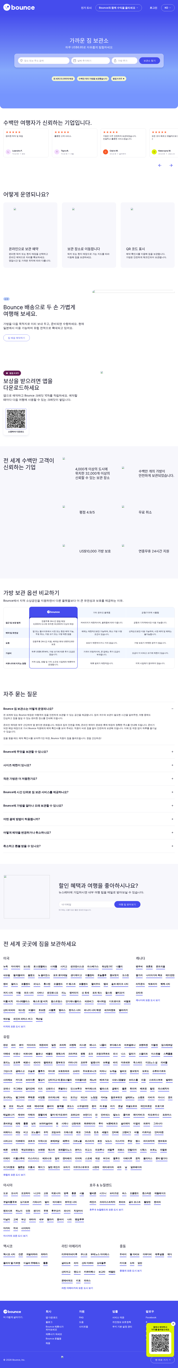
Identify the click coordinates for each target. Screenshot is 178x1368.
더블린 (154, 1045)
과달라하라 (32, 1254)
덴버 (5, 984)
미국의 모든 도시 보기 (14, 1026)
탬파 (106, 984)
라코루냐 (99, 1149)
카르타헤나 (89, 1271)
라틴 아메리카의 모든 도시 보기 (77, 1288)
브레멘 (41, 1149)
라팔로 (163, 1149)
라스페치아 (163, 1088)
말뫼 (57, 1158)
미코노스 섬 (151, 1062)
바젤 (136, 1132)
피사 (115, 1053)
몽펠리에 (42, 1114)
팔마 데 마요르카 (58, 1114)
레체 (18, 1123)
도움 (81, 1322)
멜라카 (50, 1219)
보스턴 (27, 966)
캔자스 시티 (75, 1010)
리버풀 (164, 1062)
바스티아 (89, 1141)
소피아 (76, 1071)
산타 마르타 (88, 1263)
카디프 (19, 1079)
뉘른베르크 (112, 1123)
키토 (78, 1280)
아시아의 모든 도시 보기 (15, 1235)
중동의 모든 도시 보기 (131, 1270)
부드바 (106, 1158)
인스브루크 (76, 1088)
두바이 (123, 1254)
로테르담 (54, 1141)
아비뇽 (104, 1097)
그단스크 (7, 1071)
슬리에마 (125, 1123)
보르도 (145, 1071)
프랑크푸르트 (103, 1053)
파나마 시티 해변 (92, 1010)
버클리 (32, 1010)
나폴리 (119, 966)
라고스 (88, 1149)
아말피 (136, 1123)
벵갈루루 (79, 1219)
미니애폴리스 (23, 1001)
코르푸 (84, 1062)
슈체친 (14, 1149)
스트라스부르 (156, 1079)
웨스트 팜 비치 (40, 1001)
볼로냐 (39, 1053)
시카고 (63, 966)
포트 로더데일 (60, 975)
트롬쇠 (31, 1167)
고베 (15, 1219)
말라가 (132, 1053)
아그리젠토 (9, 1167)
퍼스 (124, 1193)
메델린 (112, 1271)
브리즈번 (114, 1193)
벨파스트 (104, 1088)
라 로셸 (103, 1106)
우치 (46, 1132)
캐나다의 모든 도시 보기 (148, 1000)
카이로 (123, 1263)
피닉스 (37, 984)
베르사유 (47, 1158)
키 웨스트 (71, 984)
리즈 (40, 1088)
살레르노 (129, 1097)
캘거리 (139, 975)
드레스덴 (68, 1132)
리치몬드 (140, 984)
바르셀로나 (130, 1045)
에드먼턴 (170, 975)
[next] (171, 165)
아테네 (6, 1053)
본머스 (78, 1149)
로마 (21, 1045)
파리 (13, 1045)
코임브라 (55, 1132)
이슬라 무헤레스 (32, 1263)
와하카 (44, 1254)
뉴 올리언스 (44, 975)
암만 (140, 1263)
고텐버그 (126, 1132)
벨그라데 (20, 1097)
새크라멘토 (110, 1010)
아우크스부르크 (81, 1167)
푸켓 (46, 1210)
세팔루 (110, 1149)
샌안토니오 (52, 992)
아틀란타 (89, 975)
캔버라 (157, 1202)
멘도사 (77, 1271)
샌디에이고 (76, 975)
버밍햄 (41, 1097)
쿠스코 (84, 1254)
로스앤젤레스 (40, 966)
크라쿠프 (72, 1053)
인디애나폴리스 (73, 1001)
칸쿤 (20, 1254)
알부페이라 (136, 1167)
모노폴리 (35, 1132)
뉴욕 (5, 966)
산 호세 (85, 992)
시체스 (143, 1149)
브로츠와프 (64, 1071)
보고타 (102, 1271)
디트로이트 (115, 1001)
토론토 (149, 966)
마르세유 (125, 1062)
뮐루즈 (116, 1158)
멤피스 (62, 1010)
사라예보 (7, 1079)
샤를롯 (52, 1010)
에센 (97, 1158)
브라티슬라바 (46, 1123)
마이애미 (15, 966)
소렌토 (141, 1097)
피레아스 (7, 1132)
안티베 (115, 1132)
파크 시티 (29, 992)
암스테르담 (167, 1045)
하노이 (19, 1210)
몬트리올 (160, 966)
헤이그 (41, 1167)
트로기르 (159, 1106)
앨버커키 (123, 1010)
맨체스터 (60, 1053)
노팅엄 (94, 1097)
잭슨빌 (39, 1018)
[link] (16, 337)
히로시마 (55, 1193)
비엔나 (16, 1053)
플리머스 (147, 1158)
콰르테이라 (89, 1123)
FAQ (81, 1317)
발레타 (169, 1079)
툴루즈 (41, 1071)
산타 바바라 (9, 1010)
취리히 (133, 1088)
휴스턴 (47, 984)
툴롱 (26, 1123)
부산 (23, 1219)
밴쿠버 (139, 966)
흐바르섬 (7, 1123)
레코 (78, 1132)
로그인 (153, 7)
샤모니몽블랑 (119, 1079)
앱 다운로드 (52, 1317)
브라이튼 (30, 1079)
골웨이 (115, 1088)
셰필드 (105, 1132)
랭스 (138, 1141)
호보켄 (42, 1010)
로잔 (99, 1141)
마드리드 (31, 1045)
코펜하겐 (143, 1045)
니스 (123, 1053)
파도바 (84, 1097)
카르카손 (146, 1132)
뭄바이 (60, 1219)
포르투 (16, 1062)
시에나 (65, 1123)
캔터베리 (67, 1158)
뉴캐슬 (113, 1071)
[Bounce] (19, 7)
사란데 (95, 1167)
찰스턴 (108, 992)
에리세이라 (108, 1167)
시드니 (103, 1193)
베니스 (93, 1045)
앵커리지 (74, 992)
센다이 (37, 1210)
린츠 (96, 1132)
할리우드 (95, 984)
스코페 (88, 1158)
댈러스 (14, 984)
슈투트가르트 (159, 1071)
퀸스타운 (146, 1193)
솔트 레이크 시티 (119, 984)
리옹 (143, 1079)
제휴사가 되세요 (54, 1334)
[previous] (160, 165)
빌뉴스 (116, 1114)
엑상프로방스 (28, 1149)
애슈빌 (6, 1018)
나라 (69, 1219)
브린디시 (87, 1114)
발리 (47, 1202)
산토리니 (50, 1088)
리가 (112, 1106)
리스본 (83, 1045)
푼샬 (120, 1106)
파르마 (146, 1123)
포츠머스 (167, 1114)
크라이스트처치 (107, 1202)
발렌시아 (95, 1062)
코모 (11, 1106)
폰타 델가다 (162, 1158)
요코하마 (25, 1193)
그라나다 (157, 1123)
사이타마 (25, 1228)
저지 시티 (8, 992)
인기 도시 (86, 7)
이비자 (151, 1097)
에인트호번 (146, 1106)
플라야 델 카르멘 (11, 1263)
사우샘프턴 (82, 1106)
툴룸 (45, 1263)
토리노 (6, 1062)
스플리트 (143, 1053)
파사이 (67, 1210)
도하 (132, 1263)
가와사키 (37, 1202)
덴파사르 (7, 1210)
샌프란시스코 (77, 966)
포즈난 (74, 1097)
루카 (101, 1123)
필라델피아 (19, 975)
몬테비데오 (67, 1280)
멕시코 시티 (9, 1254)
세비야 (37, 1062)
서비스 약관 (118, 1317)
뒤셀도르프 (131, 1106)
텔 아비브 (134, 1254)
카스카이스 (33, 1158)
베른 (5, 1149)
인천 (28, 1210)
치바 (15, 1228)
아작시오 (42, 1141)
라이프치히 (149, 1141)
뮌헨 (83, 1053)
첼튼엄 (21, 1167)
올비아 (50, 1106)
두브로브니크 (89, 1071)
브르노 (153, 1149)
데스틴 (21, 1010)
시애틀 (53, 966)
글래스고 (20, 1071)
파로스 (121, 1149)
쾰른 (124, 1088)
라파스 (87, 1280)
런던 (5, 1045)
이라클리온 (80, 1079)
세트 (119, 1167)
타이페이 (57, 1202)
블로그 (49, 1322)
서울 (82, 1193)
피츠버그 (89, 1001)
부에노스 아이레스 (100, 1254)
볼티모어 (119, 992)
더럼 (18, 992)
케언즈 (93, 1202)
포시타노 (7, 1097)
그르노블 (77, 1141)
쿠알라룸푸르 (10, 1202)
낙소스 (108, 1141)
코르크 (31, 1141)
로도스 (70, 1106)
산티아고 (66, 1271)
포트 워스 (97, 992)
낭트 (33, 1123)
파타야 (32, 1219)
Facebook (151, 1317)
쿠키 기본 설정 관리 (122, 1326)
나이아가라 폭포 (154, 975)
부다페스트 (115, 1045)
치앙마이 (78, 1210)
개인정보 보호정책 (121, 1322)
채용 (48, 1343)
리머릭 (78, 1158)
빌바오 (123, 1071)
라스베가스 (93, 966)
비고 (26, 1132)
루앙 (130, 1141)
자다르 (51, 1071)
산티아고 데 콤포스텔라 (60, 1079)
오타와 (139, 992)
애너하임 (101, 1001)
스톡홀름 (168, 1053)
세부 (41, 1219)
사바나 (40, 992)
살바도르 (66, 1263)
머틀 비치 (8, 1001)
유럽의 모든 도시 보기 (14, 1174)
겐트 (170, 1097)
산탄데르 (76, 1123)
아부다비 (147, 1254)
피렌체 (72, 1045)
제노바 (93, 1079)
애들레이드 (160, 1193)
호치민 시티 (71, 1202)
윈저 (94, 1106)
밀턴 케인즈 (54, 1167)
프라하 (62, 1045)
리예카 (6, 1158)
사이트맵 (83, 1326)
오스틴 (125, 975)
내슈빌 (6, 975)
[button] (149, 60)
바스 (65, 1097)
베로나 (27, 1062)
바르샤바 (28, 1053)
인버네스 (105, 1114)
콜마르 (126, 1114)
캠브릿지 (114, 975)
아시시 (161, 1097)
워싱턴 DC (107, 966)
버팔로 (127, 1001)
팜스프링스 (56, 1001)
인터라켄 (159, 1132)
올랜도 (31, 975)
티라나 (103, 1071)
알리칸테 (30, 1088)
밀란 (53, 1045)
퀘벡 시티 (165, 984)
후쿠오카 (55, 1210)
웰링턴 (147, 1202)
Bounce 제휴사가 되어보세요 (55, 1328)
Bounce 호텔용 (53, 1338)
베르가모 (104, 1079)
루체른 (31, 1097)
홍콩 (74, 1193)
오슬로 (31, 1071)
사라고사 (7, 1141)
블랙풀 (60, 1106)
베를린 (49, 1053)
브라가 (66, 1167)
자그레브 (17, 1088)
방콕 (66, 1193)
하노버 (20, 1106)
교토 (46, 1193)
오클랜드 (58, 984)
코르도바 (75, 1114)
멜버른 (93, 1193)
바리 (115, 1062)
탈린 (152, 1088)
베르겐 (143, 1088)
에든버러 (43, 1045)
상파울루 (101, 1263)
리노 (64, 992)
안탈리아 (132, 1149)
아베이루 (127, 1158)
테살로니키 (9, 1114)
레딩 (18, 1132)
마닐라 (6, 1219)
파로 (29, 1106)
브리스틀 (133, 1079)
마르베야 (20, 1141)
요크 (90, 1053)
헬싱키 (41, 1079)
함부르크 (60, 1062)
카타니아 (72, 1062)
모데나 (6, 1088)
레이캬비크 (139, 1114)
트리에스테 (53, 1097)
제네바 (21, 1114)
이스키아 (119, 1141)
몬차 (138, 1158)
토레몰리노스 (65, 1149)
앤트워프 (162, 1141)
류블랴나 (62, 1088)
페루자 (66, 1141)
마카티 (6, 1228)
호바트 (122, 1202)
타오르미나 (153, 1114)
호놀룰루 (102, 975)
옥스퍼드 (137, 1062)
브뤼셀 (106, 1062)
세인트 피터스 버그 (23, 1018)
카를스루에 (19, 1158)
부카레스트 (90, 1088)
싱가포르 (24, 1202)
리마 (76, 1263)
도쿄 (5, 1193)
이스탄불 (155, 1053)
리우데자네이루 (69, 1254)
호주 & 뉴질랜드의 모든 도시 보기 (106, 1209)
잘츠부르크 (116, 1097)
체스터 (51, 1149)
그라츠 (87, 1132)
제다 (169, 1254)
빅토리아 (152, 984)
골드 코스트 (135, 1202)
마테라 (31, 1114)
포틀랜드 (25, 984)
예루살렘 (159, 1254)
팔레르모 (48, 1062)
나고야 (37, 1193)
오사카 (14, 1193)
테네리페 (39, 1106)
